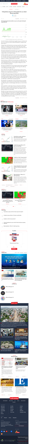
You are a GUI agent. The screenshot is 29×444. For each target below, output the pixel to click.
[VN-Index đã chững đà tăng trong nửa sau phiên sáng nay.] (14, 23)
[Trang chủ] (1, 6)
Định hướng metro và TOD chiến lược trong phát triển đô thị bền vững (7, 367)
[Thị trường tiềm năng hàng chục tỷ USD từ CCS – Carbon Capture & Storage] (21, 344)
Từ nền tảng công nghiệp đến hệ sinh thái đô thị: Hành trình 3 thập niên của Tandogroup (21, 279)
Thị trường (24, 6)
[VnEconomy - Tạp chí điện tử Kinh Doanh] (14, 398)
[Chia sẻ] (26, 18)
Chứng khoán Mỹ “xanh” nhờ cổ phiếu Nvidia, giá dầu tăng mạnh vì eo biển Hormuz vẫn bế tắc (7, 129)
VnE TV (16, 252)
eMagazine (25, 252)
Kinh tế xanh (19, 6)
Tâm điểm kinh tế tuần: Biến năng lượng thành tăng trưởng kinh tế (8, 279)
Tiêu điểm (3, 6)
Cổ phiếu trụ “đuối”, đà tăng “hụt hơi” (20, 157)
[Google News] (17, 18)
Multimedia (4, 252)
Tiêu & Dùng (11, 400)
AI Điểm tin (14, 283)
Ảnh (1, 417)
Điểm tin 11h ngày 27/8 (10, 297)
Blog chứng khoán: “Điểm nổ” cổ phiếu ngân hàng (19, 175)
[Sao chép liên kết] (25, 18)
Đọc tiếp (3, 134)
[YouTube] (6, 431)
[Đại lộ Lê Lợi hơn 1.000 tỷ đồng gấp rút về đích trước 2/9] (14, 314)
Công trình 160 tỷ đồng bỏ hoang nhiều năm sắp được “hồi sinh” (7, 350)
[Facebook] (2, 431)
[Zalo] (11, 431)
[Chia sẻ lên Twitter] (22, 18)
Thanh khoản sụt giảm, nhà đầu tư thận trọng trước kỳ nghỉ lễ (20, 137)
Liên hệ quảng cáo (21, 425)
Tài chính (10, 6)
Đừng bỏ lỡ (4, 190)
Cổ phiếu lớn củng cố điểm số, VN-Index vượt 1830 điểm (19, 146)
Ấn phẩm (14, 230)
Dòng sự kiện (14, 356)
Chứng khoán (5, 400)
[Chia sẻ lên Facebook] (20, 18)
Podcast (18, 252)
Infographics (21, 252)
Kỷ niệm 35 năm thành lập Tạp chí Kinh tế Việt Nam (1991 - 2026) (21, 367)
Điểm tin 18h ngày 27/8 (10, 286)
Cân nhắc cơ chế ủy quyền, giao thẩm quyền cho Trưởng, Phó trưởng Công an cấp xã (21, 337)
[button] (21, 206)
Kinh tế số (14, 6)
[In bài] (1, 18)
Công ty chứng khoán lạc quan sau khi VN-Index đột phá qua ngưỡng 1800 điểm (20, 167)
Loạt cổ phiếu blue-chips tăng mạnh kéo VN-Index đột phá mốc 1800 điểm (7, 201)
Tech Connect (23, 400)
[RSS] (2, 434)
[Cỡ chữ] (3, 18)
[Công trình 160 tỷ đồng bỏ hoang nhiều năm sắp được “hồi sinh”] (7, 344)
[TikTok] (9, 431)
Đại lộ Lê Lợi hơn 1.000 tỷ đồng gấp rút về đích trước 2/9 (13, 322)
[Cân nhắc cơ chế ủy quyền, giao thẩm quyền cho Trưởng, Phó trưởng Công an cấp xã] (21, 332)
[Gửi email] (23, 18)
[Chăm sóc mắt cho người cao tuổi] (7, 332)
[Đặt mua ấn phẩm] (25, 3)
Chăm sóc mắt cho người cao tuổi (7, 336)
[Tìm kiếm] (3, 3)
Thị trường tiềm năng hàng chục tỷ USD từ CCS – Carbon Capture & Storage (21, 350)
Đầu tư (7, 6)
